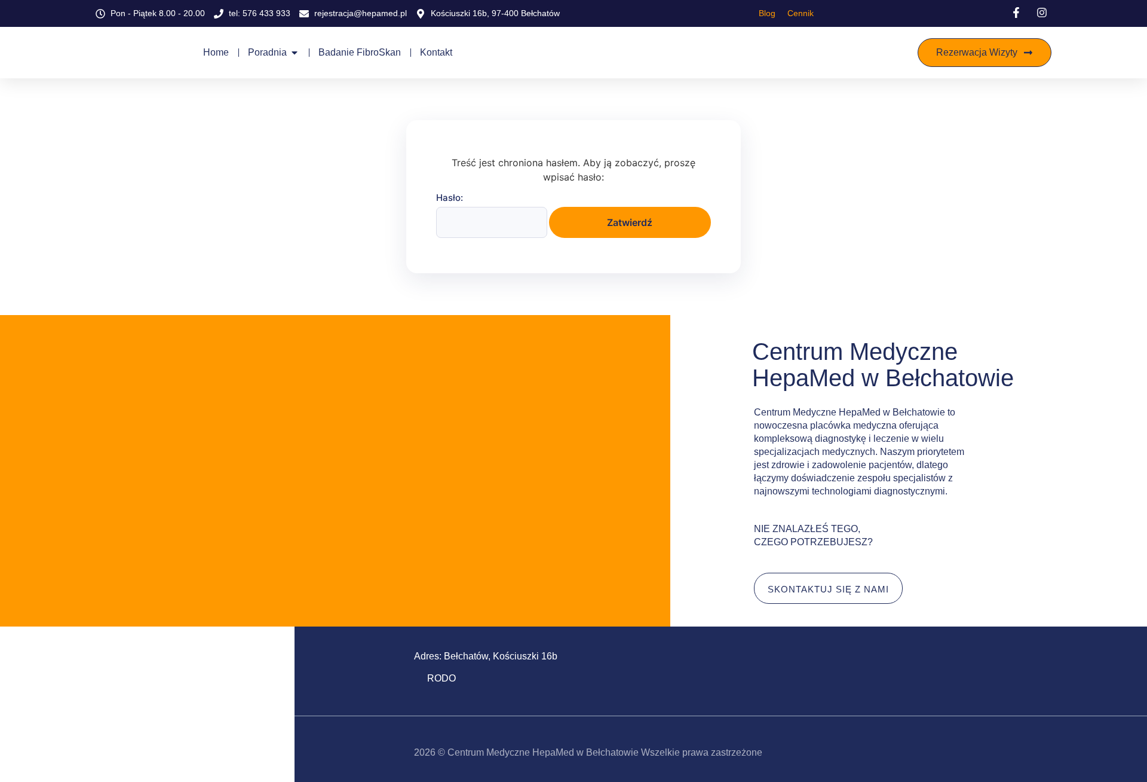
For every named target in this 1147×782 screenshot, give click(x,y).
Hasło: (449, 198)
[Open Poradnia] (294, 52)
